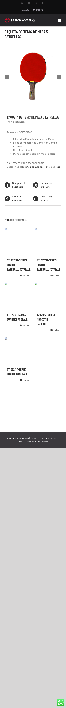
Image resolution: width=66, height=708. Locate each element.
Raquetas (25, 166)
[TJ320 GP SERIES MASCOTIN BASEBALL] (48, 295)
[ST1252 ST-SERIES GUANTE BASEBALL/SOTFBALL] (18, 241)
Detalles (25, 275)
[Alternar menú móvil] (59, 20)
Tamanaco (38, 166)
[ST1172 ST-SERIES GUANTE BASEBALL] (18, 295)
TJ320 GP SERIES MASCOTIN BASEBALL (46, 319)
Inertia (45, 441)
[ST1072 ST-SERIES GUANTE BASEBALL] (18, 350)
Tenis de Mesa (52, 166)
